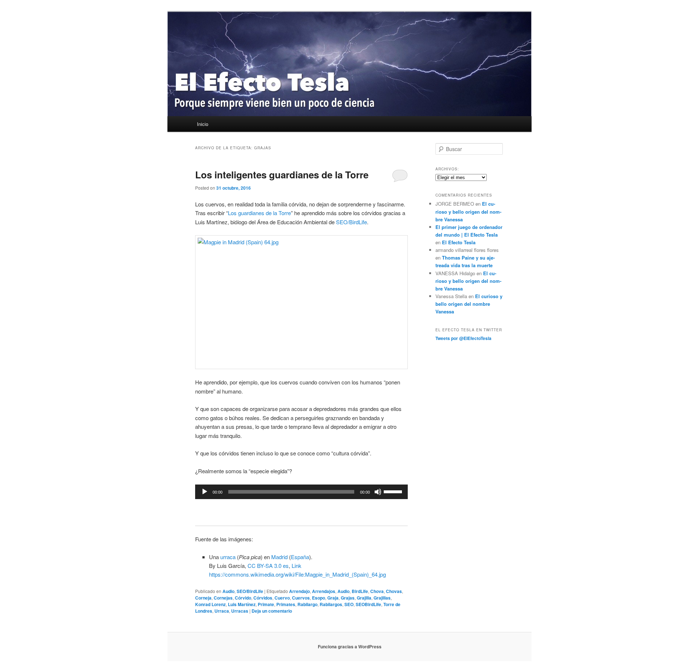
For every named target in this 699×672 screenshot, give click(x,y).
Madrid (279, 557)
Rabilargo (307, 604)
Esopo (318, 597)
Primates (285, 604)
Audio (228, 591)
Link (296, 565)
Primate (266, 604)
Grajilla (364, 597)
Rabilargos (331, 604)
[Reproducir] (204, 491)
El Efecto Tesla (458, 242)
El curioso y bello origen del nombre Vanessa (468, 211)
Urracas (239, 611)
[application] (301, 492)
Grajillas (382, 597)
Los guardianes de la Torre (259, 213)
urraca (228, 557)
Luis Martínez (242, 604)
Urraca (221, 611)
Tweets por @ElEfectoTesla (463, 338)
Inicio (202, 123)
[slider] (394, 491)
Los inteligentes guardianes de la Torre (281, 174)
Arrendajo (299, 591)
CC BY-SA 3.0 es (268, 565)
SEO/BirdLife (351, 222)
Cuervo (282, 597)
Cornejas (223, 597)
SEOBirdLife (368, 604)
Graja (333, 597)
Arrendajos (323, 591)
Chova (377, 591)
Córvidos (262, 597)
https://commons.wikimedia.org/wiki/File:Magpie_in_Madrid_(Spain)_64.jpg (297, 574)
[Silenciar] (378, 491)
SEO (349, 604)
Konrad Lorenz (210, 604)
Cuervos (301, 597)
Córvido (243, 597)
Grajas (348, 597)
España (300, 557)
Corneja (203, 597)
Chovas (394, 591)
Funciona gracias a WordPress (350, 646)
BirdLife (360, 591)
